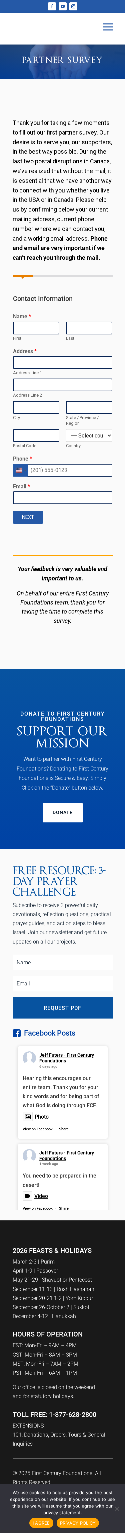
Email (21, 486)
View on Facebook (38, 1129)
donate (63, 812)
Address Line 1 (27, 372)
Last (70, 338)
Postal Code (24, 445)
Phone (22, 459)
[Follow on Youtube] (63, 6)
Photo (42, 1117)
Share (64, 1129)
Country (73, 445)
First (17, 338)
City (16, 417)
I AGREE (41, 1523)
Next (28, 517)
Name (22, 316)
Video (41, 1196)
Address (25, 351)
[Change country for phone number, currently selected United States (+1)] (20, 470)
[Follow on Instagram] (73, 6)
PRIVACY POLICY (78, 1523)
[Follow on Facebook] (52, 6)
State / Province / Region (82, 420)
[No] (116, 1508)
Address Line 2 (27, 395)
